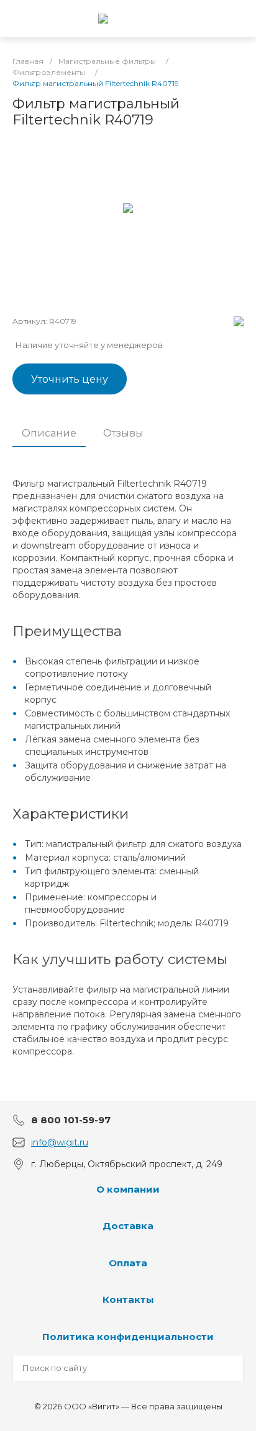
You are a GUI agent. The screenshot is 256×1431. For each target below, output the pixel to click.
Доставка (128, 1226)
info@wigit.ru (59, 1142)
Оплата (128, 1263)
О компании (128, 1189)
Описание (49, 433)
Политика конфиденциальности (128, 1336)
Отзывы (123, 433)
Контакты (128, 1299)
